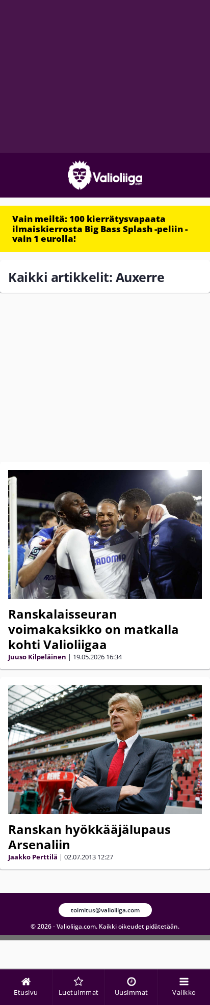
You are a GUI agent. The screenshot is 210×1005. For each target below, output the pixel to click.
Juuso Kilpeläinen (37, 656)
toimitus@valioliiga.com (105, 910)
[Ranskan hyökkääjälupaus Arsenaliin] (105, 749)
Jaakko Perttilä (33, 856)
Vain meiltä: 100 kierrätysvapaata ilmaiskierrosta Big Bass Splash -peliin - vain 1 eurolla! (100, 228)
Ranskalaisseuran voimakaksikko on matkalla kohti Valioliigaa (93, 629)
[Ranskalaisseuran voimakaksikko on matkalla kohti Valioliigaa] (105, 534)
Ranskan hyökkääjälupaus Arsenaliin (89, 837)
